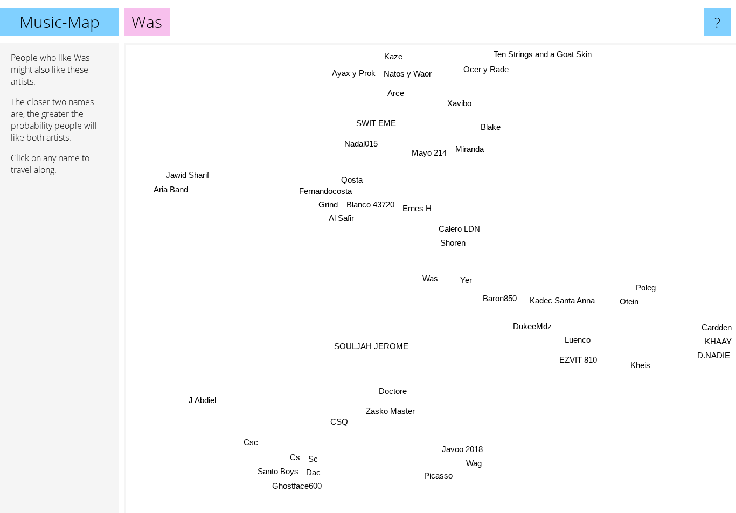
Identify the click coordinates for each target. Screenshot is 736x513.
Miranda (468, 149)
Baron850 (499, 298)
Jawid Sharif (184, 179)
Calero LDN (459, 228)
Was (430, 278)
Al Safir (340, 217)
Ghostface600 (298, 485)
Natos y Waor (410, 73)
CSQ (341, 422)
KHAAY (718, 339)
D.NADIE (714, 354)
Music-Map (59, 22)
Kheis (643, 361)
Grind (327, 204)
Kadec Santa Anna (561, 300)
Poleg (646, 287)
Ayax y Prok (356, 71)
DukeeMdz (531, 326)
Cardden (717, 325)
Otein (628, 301)
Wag (472, 463)
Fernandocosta (325, 190)
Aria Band (168, 194)
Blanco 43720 (370, 204)
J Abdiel (202, 400)
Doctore (393, 391)
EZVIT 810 (578, 360)
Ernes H (417, 208)
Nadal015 (360, 142)
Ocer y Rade (501, 74)
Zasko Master (391, 410)
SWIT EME (377, 123)
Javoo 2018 (460, 449)
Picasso (434, 475)
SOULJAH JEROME (371, 345)
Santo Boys (279, 471)
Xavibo (450, 101)
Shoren (452, 242)
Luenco (576, 340)
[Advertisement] (59, 348)
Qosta (351, 178)
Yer (465, 279)
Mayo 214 (428, 152)
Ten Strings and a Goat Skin (543, 55)
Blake (492, 126)
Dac (315, 471)
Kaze (396, 55)
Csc (251, 442)
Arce (396, 92)
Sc (313, 458)
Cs (295, 457)
